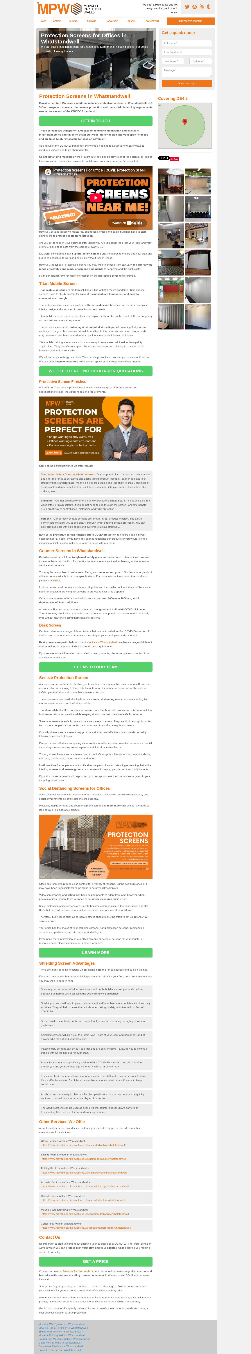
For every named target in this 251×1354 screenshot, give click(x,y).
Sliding (73, 21)
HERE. (57, 580)
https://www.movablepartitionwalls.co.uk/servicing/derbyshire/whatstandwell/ (86, 1213)
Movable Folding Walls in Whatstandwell (62, 1335)
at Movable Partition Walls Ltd (77, 1271)
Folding (91, 21)
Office (57, 21)
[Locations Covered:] (38, 3)
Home (43, 21)
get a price (96, 1261)
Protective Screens (190, 21)
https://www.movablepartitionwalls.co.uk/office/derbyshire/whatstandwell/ (84, 1144)
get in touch (95, 121)
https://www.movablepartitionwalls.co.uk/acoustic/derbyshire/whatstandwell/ (85, 1186)
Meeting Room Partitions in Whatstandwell (63, 1327)
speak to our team (96, 667)
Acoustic (112, 21)
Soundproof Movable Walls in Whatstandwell (64, 1338)
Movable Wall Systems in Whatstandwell (62, 1324)
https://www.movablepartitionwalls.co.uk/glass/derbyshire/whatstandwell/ (83, 1200)
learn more (96, 952)
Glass (131, 21)
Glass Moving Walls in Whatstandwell (60, 1342)
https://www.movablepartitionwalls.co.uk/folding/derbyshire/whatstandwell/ (84, 1172)
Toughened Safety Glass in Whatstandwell (67, 474)
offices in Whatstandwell (103, 642)
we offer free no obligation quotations (96, 371)
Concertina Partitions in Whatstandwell (61, 1346)
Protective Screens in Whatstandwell (60, 1349)
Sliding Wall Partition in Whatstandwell (61, 1331)
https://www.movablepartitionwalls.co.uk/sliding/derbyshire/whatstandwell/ (84, 1158)
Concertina (152, 21)
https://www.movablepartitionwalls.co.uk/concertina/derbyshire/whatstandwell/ (86, 1227)
